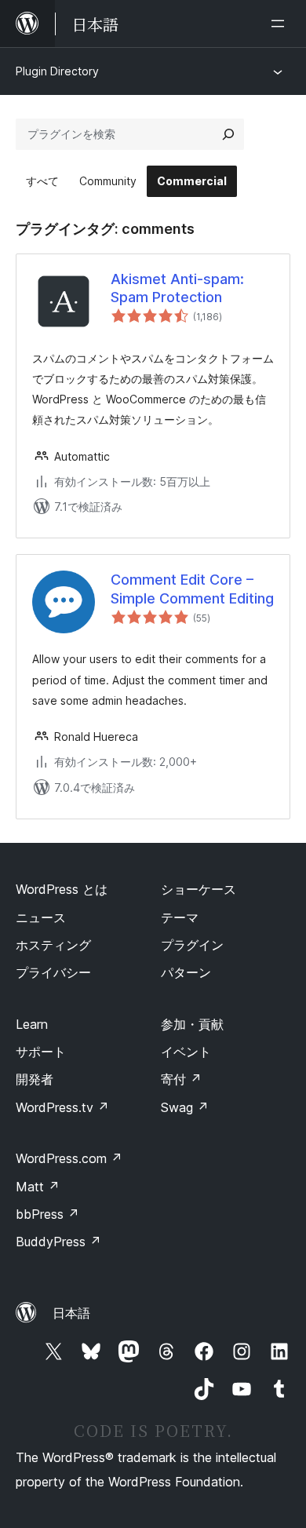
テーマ (180, 917)
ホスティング (53, 945)
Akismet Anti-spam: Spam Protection (177, 288)
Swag (185, 1107)
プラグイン (192, 945)
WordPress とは (61, 889)
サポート (41, 1051)
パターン (186, 972)
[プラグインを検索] (228, 134)
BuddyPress (58, 1241)
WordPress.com (69, 1158)
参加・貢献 (192, 1024)
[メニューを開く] (281, 23)
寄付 (181, 1079)
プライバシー (53, 972)
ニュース (41, 917)
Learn (32, 1024)
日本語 (71, 1313)
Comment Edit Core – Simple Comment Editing (192, 588)
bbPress (47, 1214)
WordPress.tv (62, 1107)
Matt (38, 1186)
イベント (186, 1051)
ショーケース (198, 889)
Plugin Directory (57, 71)
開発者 (34, 1079)
